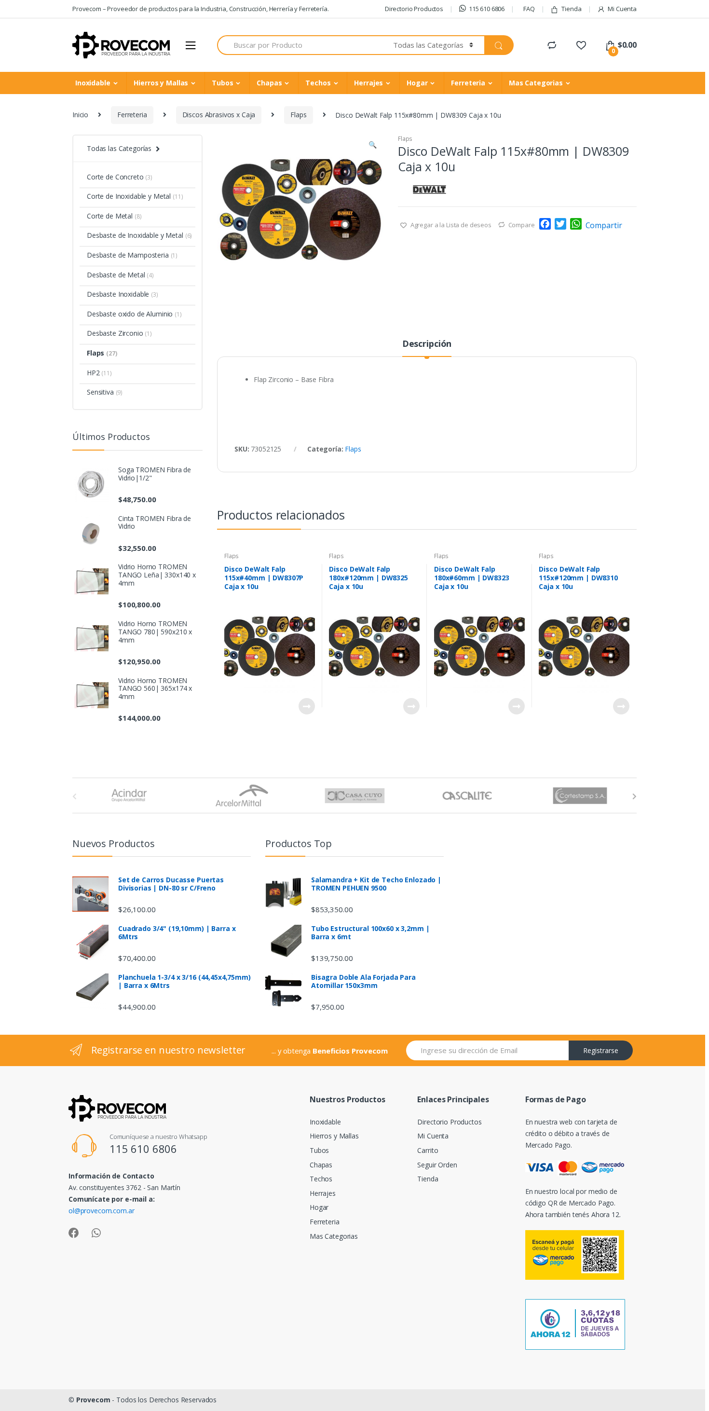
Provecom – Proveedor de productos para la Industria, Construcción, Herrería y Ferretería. (200, 8)
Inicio (80, 114)
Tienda (571, 8)
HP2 (99, 372)
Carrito (427, 1150)
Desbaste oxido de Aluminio (134, 313)
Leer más (306, 706)
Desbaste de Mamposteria (132, 255)
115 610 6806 (486, 8)
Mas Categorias (536, 82)
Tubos (222, 82)
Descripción (426, 344)
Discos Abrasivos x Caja (219, 114)
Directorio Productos (414, 8)
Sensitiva (105, 392)
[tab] (426, 347)
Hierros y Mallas (161, 82)
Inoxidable (92, 82)
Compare (521, 224)
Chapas (269, 82)
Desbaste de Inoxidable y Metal (139, 235)
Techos (317, 82)
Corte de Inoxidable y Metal (135, 196)
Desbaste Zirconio (119, 333)
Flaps (298, 114)
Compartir (604, 225)
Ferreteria (468, 82)
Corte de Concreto (119, 176)
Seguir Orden (437, 1164)
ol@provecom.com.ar (101, 1210)
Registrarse (600, 1050)
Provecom (93, 1399)
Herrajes (368, 82)
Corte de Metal (114, 215)
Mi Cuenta (622, 8)
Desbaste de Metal (120, 274)
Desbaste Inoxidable (122, 294)
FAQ (529, 8)
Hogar (417, 82)
